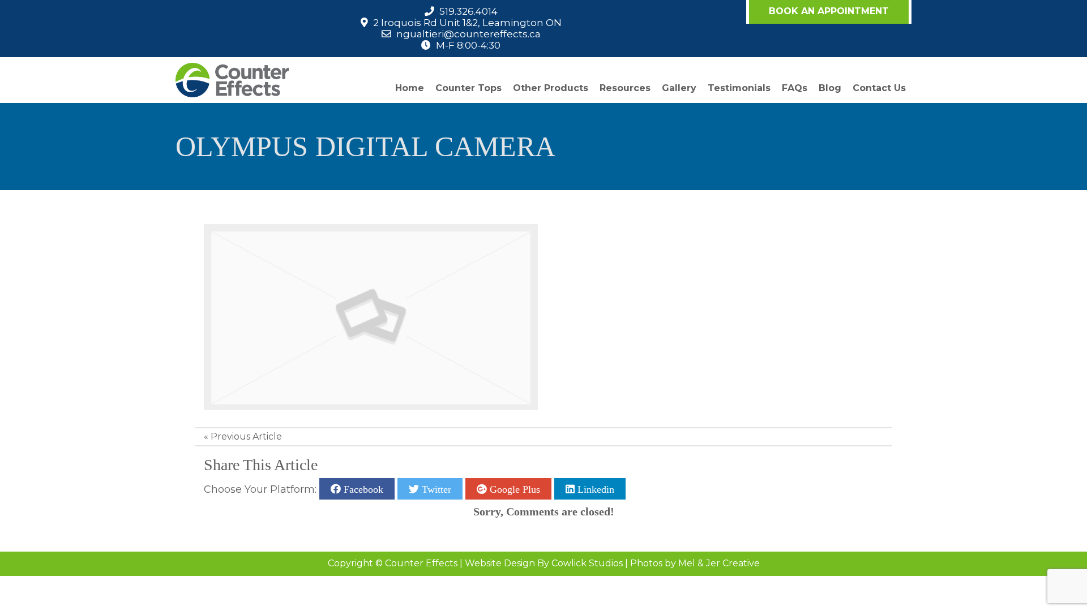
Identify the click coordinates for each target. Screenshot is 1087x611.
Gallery (679, 88)
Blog (830, 88)
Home (409, 88)
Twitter (435, 489)
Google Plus (513, 489)
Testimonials (739, 88)
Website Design (500, 563)
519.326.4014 (468, 11)
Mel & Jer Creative (719, 563)
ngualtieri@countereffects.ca (468, 34)
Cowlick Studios (587, 563)
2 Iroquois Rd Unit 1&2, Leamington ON (467, 22)
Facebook (362, 489)
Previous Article (246, 436)
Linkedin (594, 489)
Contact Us (879, 88)
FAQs (794, 88)
